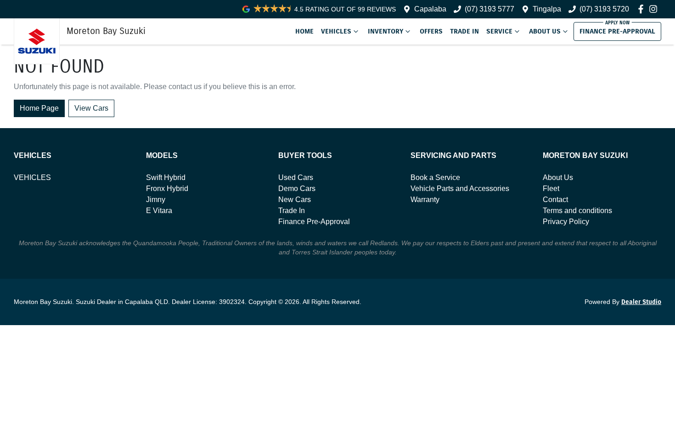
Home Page (39, 108)
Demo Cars (296, 188)
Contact (555, 199)
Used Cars (295, 177)
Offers (431, 31)
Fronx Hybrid (167, 188)
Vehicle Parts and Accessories (460, 188)
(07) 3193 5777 (489, 9)
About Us (545, 31)
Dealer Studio (641, 302)
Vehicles (336, 31)
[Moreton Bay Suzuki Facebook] (642, 9)
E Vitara (159, 210)
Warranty (425, 199)
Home (304, 31)
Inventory (385, 31)
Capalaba (430, 9)
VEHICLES (32, 177)
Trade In (464, 31)
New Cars (294, 199)
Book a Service (435, 177)
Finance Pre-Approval (617, 31)
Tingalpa (547, 9)
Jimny (155, 199)
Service (499, 31)
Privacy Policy (566, 221)
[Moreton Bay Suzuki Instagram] (655, 9)
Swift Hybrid (166, 177)
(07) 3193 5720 (604, 9)
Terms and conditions (577, 210)
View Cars (91, 108)
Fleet (551, 188)
